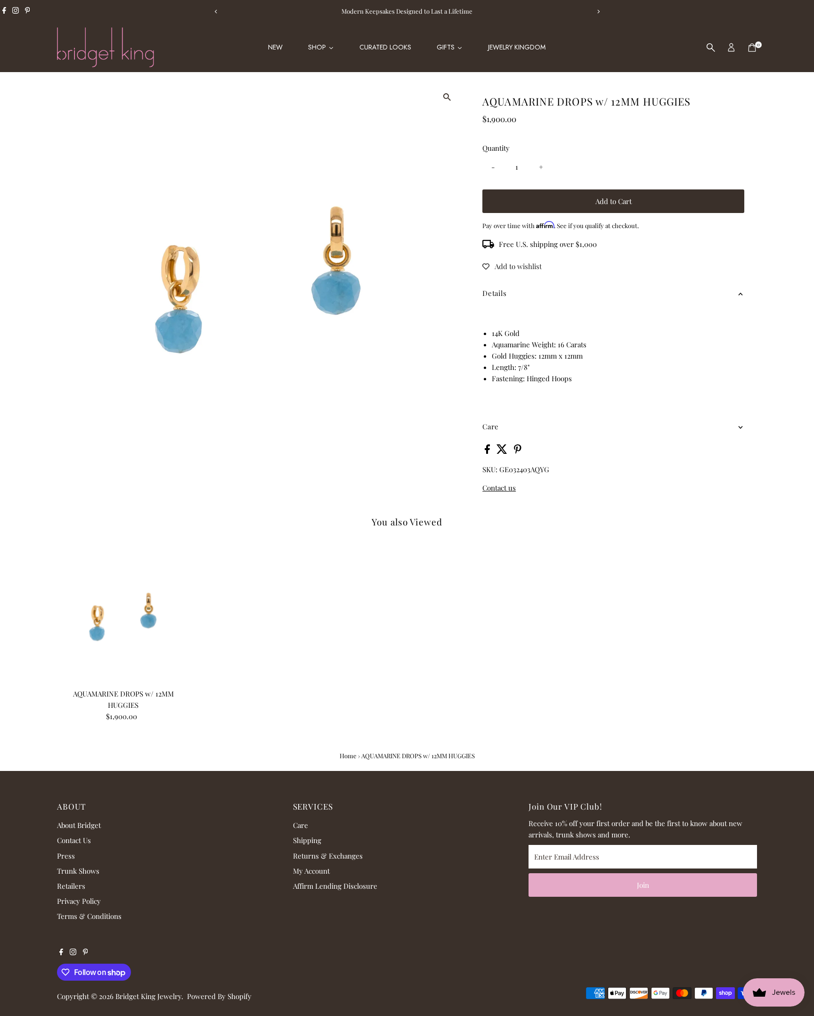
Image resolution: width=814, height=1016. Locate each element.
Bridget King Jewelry (148, 996)
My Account (311, 871)
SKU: (489, 469)
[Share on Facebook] (488, 451)
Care (300, 825)
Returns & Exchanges (328, 855)
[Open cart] (752, 47)
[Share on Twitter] (503, 451)
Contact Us (74, 840)
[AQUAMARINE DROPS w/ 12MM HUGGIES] (123, 618)
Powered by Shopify (219, 996)
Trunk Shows (78, 871)
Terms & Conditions (89, 916)
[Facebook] (4, 11)
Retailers (71, 886)
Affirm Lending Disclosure (335, 886)
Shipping (307, 840)
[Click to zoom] (446, 96)
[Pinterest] (28, 11)
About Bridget (79, 825)
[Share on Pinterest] (517, 451)
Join (643, 885)
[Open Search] (711, 47)
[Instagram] (15, 11)
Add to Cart (613, 201)
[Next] (598, 11)
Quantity (496, 148)
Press (66, 855)
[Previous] (216, 11)
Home (348, 756)
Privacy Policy (79, 901)
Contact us (499, 488)
